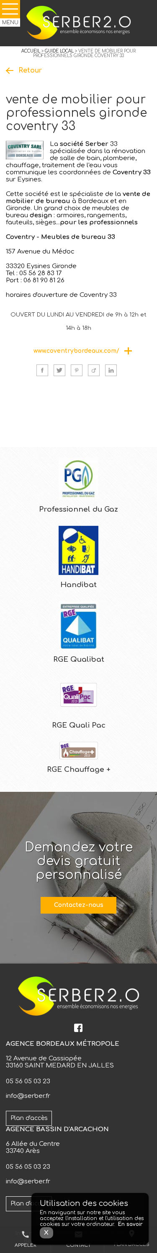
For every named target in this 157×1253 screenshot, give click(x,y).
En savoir (130, 1224)
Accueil (30, 51)
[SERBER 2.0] (78, 23)
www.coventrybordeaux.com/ (76, 351)
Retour (30, 70)
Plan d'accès (29, 1118)
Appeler (25, 1239)
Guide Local (59, 51)
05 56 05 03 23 (28, 1081)
